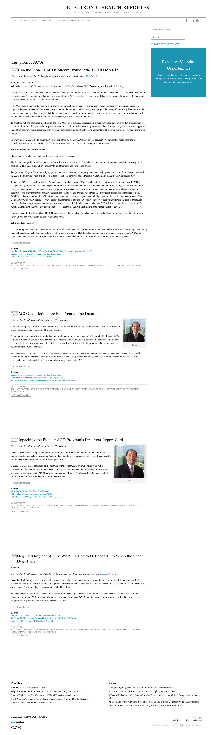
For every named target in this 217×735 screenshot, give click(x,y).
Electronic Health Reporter (108, 7)
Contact (33, 20)
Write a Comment (21, 268)
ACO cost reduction (27, 389)
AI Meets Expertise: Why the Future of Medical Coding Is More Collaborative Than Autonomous (153, 701)
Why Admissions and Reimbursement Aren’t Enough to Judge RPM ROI (44, 691)
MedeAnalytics (19, 632)
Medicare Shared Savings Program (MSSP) (95, 505)
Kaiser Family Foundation (56, 389)
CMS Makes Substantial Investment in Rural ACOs (31, 256)
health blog (109, 629)
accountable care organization (33, 505)
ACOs (54, 265)
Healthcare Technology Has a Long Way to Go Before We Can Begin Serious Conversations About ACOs (52, 251)
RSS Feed (197, 20)
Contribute (47, 20)
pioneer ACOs (109, 265)
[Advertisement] (78, 43)
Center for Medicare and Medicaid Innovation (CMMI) (44, 629)
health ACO (57, 505)
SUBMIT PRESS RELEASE (165, 44)
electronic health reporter (87, 629)
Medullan (63, 265)
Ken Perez (75, 389)
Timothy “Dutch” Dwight (129, 265)
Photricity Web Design (192, 725)
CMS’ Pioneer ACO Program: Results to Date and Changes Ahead (37, 377)
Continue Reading (21, 242)
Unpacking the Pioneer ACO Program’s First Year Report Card (36, 253)
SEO (174, 725)
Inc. (129, 629)
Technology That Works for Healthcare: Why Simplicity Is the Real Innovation (144, 705)
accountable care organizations (34, 265)
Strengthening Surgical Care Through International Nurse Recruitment (141, 687)
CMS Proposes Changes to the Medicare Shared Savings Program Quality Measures (49, 698)
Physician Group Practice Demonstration (117, 389)
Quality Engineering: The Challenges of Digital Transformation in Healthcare (47, 695)
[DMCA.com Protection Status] (18, 722)
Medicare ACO (88, 389)
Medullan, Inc (92, 76)
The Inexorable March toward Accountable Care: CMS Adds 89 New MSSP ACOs (43, 380)
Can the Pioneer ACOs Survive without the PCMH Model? (68, 70)
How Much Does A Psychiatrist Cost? (28, 687)
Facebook (186, 20)
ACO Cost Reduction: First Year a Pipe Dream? (58, 313)
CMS (40, 389)
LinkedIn (192, 20)
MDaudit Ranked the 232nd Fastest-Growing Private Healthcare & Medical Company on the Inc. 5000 (153, 696)
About (23, 20)
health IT (121, 629)
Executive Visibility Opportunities (74, 20)
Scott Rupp (19, 263)
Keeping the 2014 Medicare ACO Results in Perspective (32, 621)
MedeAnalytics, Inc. (109, 573)
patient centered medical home (85, 265)
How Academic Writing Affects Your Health (31, 702)
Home (15, 20)
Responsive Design (160, 725)
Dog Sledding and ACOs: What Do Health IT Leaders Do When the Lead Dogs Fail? (79, 558)
